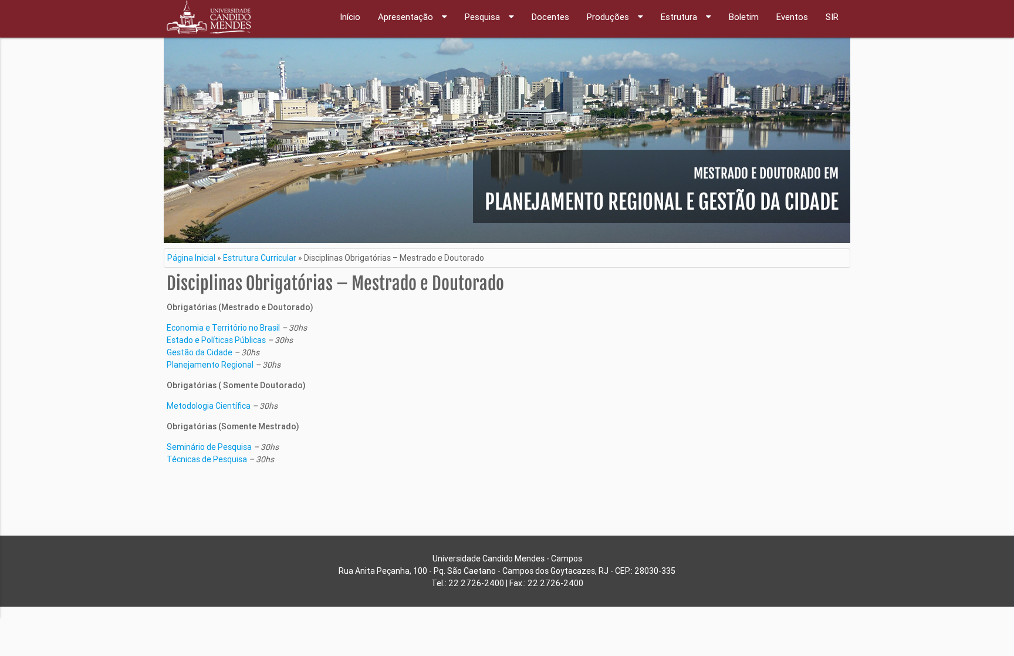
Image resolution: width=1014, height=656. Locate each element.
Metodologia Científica (209, 406)
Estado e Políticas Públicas (216, 340)
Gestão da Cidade (199, 352)
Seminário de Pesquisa (209, 447)
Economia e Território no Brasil (223, 327)
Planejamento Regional (210, 364)
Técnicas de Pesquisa (207, 459)
